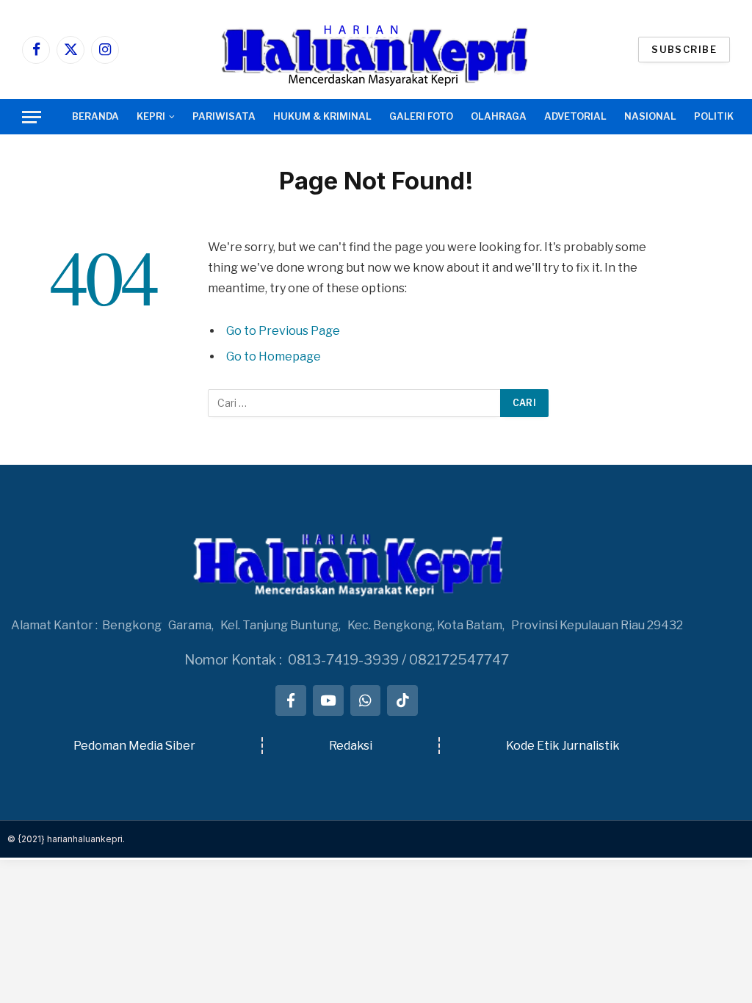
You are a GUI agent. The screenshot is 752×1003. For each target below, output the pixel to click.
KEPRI (151, 116)
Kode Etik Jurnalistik (563, 746)
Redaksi (350, 746)
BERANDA (95, 116)
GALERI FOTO (421, 116)
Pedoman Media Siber (134, 746)
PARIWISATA (224, 116)
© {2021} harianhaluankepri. (66, 838)
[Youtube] (328, 700)
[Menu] (31, 117)
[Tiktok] (402, 700)
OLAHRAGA (499, 116)
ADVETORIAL (575, 116)
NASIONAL (650, 116)
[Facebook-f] (290, 700)
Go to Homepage (273, 356)
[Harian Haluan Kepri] (376, 49)
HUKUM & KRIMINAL (322, 116)
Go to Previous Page (283, 331)
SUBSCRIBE (684, 49)
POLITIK (714, 116)
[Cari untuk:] (355, 403)
